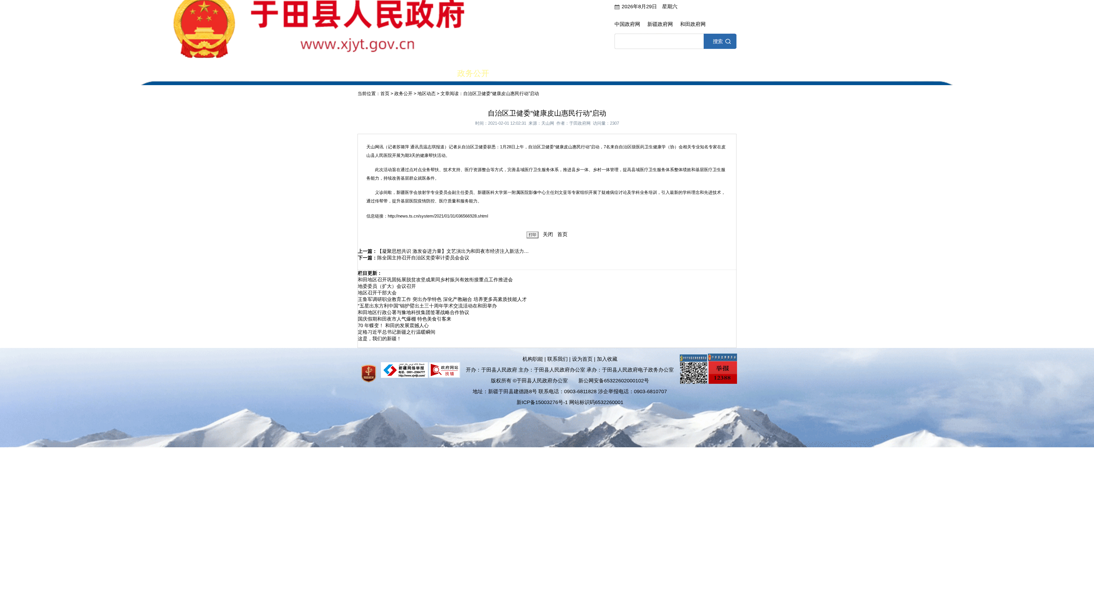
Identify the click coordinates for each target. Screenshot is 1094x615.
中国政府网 (627, 24)
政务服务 (621, 73)
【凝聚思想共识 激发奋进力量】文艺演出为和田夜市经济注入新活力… (453, 251)
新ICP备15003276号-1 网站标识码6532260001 (570, 402)
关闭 (548, 234)
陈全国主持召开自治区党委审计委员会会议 (423, 258)
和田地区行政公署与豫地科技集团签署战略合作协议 (413, 312)
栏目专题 (572, 73)
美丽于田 (424, 73)
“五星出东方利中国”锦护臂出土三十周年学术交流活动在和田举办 (427, 306)
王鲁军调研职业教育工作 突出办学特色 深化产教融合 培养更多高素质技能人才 (442, 299)
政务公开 (473, 73)
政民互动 (522, 73)
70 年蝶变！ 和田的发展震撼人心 (393, 325)
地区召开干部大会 (377, 293)
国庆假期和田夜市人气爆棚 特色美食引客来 (404, 319)
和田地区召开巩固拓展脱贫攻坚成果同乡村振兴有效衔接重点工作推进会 (435, 279)
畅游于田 (720, 73)
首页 (375, 73)
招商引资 (670, 73)
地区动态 (426, 93)
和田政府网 (693, 24)
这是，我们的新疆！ (379, 338)
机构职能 (532, 359)
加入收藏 (607, 359)
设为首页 (582, 359)
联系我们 (557, 359)
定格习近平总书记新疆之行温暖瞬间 (396, 332)
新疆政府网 (660, 24)
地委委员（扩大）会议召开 (387, 286)
